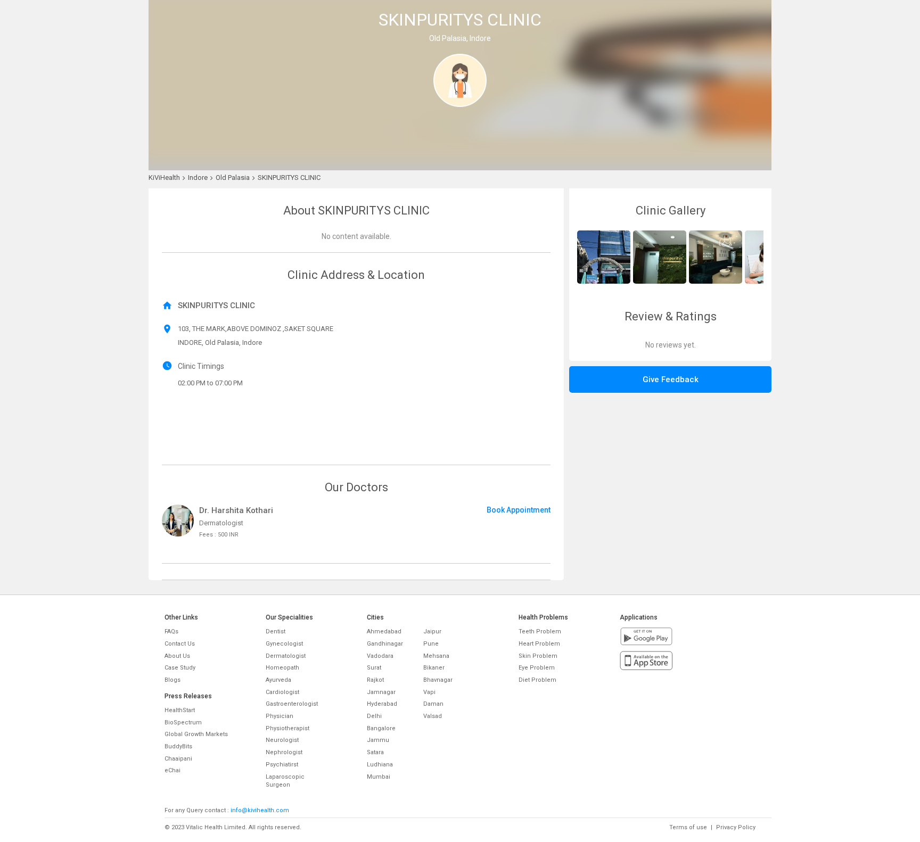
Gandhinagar (385, 643)
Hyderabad (382, 703)
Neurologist (282, 740)
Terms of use (688, 827)
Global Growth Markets (196, 734)
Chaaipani (178, 758)
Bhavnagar (438, 679)
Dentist (275, 631)
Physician (279, 716)
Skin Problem (538, 656)
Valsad (432, 716)
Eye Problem (537, 667)
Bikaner (434, 667)
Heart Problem (539, 643)
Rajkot (375, 679)
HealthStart (180, 710)
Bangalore (381, 728)
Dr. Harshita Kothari (236, 510)
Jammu (378, 740)
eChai (172, 770)
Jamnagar (381, 692)
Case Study (180, 667)
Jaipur (432, 631)
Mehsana (436, 656)
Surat (374, 667)
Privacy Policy (735, 827)
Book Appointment (519, 510)
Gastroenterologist (292, 703)
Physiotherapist (287, 728)
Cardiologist (282, 692)
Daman (433, 703)
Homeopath (282, 667)
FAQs (171, 631)
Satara (375, 752)
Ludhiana (380, 764)
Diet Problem (537, 679)
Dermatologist (286, 656)
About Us (177, 656)
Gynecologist (284, 643)
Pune (431, 643)
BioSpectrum (183, 722)
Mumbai (378, 776)
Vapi (429, 692)
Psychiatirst (282, 764)
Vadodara (380, 656)
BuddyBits (178, 746)
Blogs (172, 679)
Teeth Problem (540, 631)
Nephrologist (284, 752)
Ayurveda (278, 679)
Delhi (374, 716)
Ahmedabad (384, 631)
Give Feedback (671, 379)
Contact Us (180, 643)
